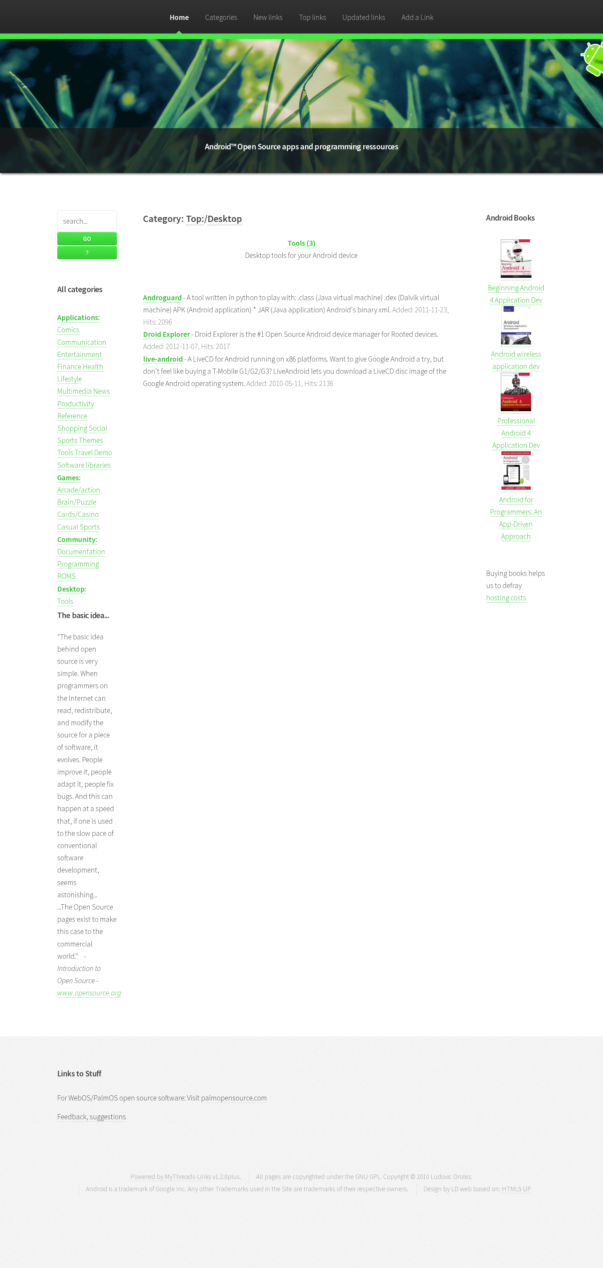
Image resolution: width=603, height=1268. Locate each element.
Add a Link (417, 17)
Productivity (75, 403)
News (101, 391)
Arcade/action (78, 490)
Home (179, 17)
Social (98, 428)
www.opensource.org (89, 993)
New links (268, 17)
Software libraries (84, 465)
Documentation (81, 551)
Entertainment (79, 354)
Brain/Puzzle (76, 502)
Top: (195, 219)
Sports (67, 440)
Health (93, 366)
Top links (312, 17)
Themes (91, 440)
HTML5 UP (516, 1189)
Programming (78, 564)
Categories (221, 17)
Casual (67, 527)
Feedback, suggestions (91, 1116)
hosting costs (506, 597)
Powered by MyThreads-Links (171, 1176)
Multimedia (74, 391)
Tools (65, 452)
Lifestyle (69, 379)
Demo (103, 452)
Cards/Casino (78, 514)
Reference (72, 416)
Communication (81, 342)
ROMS (66, 576)
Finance (69, 366)
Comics (68, 329)
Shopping (72, 428)
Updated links (363, 17)
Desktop (225, 219)
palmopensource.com (234, 1098)
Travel (84, 452)
